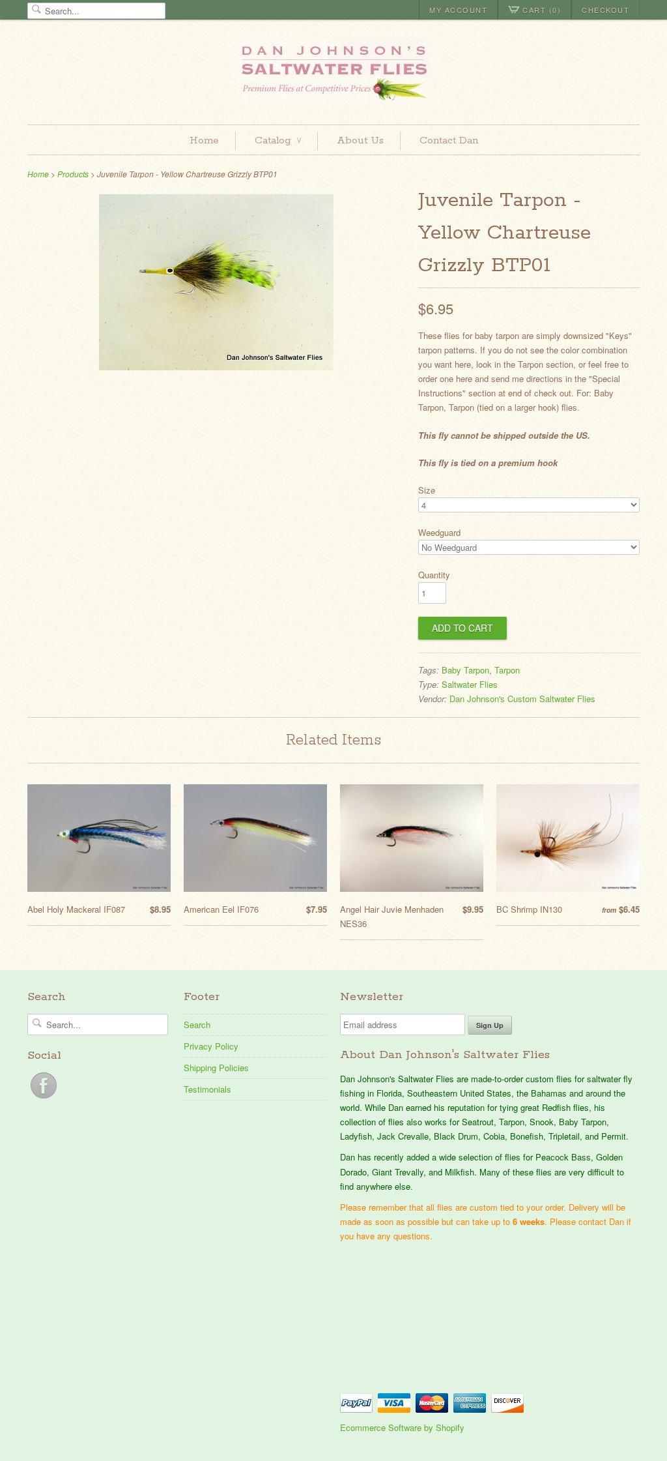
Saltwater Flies (470, 684)
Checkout (605, 10)
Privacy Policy (211, 1046)
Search (197, 1024)
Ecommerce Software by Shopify (402, 1427)
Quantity (434, 574)
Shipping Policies (216, 1067)
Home (204, 140)
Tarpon (507, 670)
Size (426, 490)
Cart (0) (541, 10)
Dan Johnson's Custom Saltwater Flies (522, 698)
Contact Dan (448, 140)
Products (73, 173)
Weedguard (439, 532)
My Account (458, 10)
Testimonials (207, 1089)
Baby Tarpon (465, 670)
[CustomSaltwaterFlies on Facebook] (43, 1098)
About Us (360, 140)
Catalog (278, 140)
